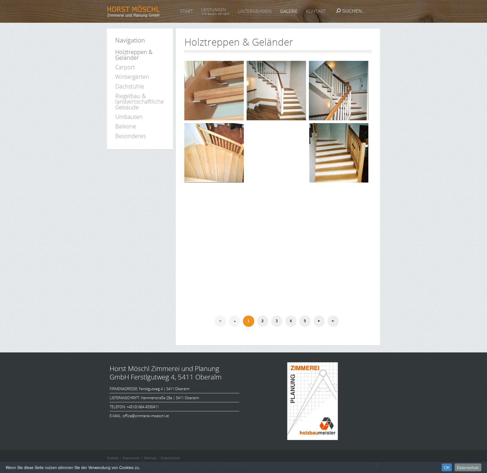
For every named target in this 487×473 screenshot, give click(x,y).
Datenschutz (468, 467)
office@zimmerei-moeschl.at (146, 415)
